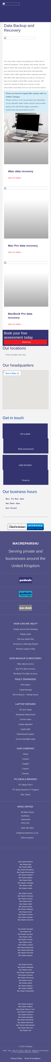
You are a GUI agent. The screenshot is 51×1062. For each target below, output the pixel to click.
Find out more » (15, 178)
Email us (26, 480)
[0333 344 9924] (25, 460)
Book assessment (26, 449)
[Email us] (26, 475)
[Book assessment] (26, 444)
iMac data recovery (20, 171)
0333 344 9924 (25, 465)
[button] (45, 11)
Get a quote (25, 434)
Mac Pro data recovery (23, 245)
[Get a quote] (25, 429)
